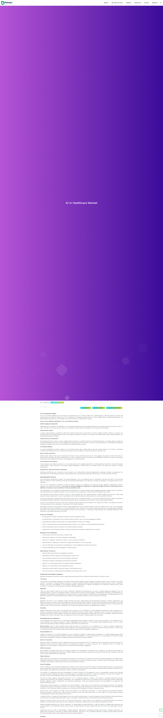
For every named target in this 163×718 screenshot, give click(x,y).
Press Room (46, 402)
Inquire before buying (114, 407)
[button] (106, 3)
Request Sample (98, 407)
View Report (85, 407)
